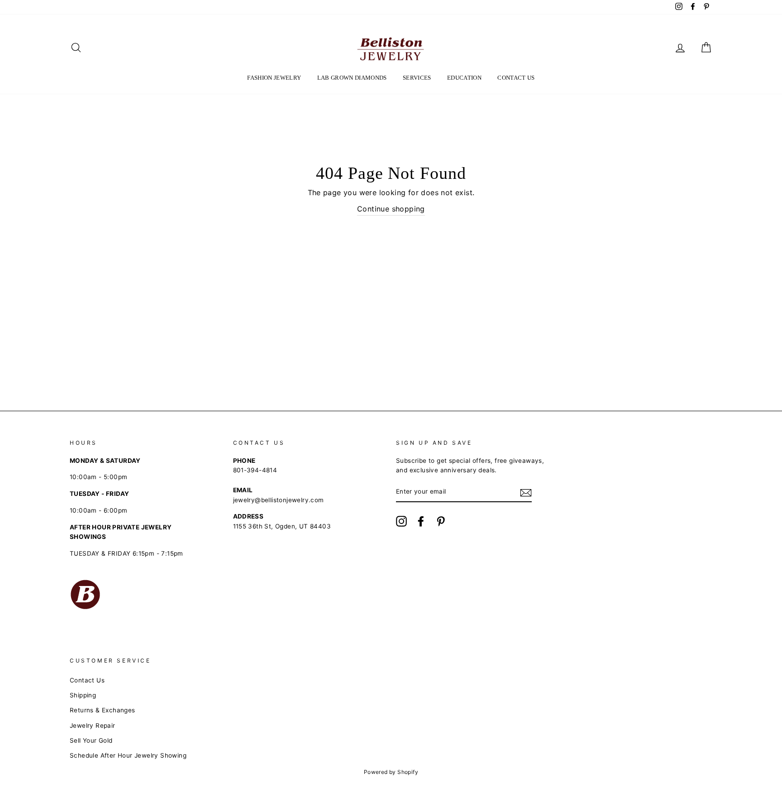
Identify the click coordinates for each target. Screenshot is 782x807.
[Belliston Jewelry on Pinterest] (440, 521)
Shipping (83, 695)
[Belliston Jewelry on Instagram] (401, 521)
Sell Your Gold (91, 740)
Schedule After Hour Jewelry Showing (128, 755)
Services (417, 77)
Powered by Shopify (391, 772)
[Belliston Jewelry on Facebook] (420, 521)
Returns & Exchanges (102, 710)
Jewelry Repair (92, 725)
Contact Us (515, 77)
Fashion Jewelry (274, 77)
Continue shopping (391, 208)
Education (464, 77)
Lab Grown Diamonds (352, 77)
